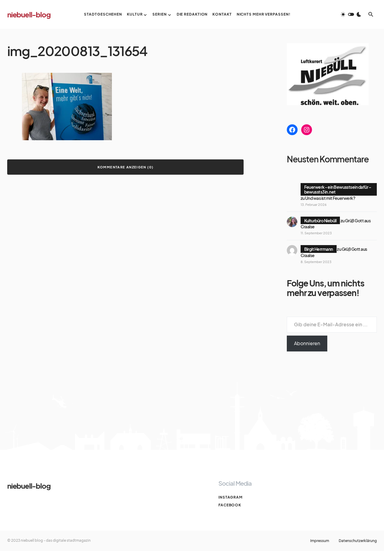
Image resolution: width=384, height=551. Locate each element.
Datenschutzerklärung (358, 541)
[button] (351, 14)
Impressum (319, 541)
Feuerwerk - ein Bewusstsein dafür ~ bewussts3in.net (337, 189)
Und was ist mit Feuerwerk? (330, 198)
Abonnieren (307, 343)
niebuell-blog (28, 14)
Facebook (229, 505)
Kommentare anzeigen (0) (126, 167)
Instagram (230, 497)
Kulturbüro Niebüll (320, 220)
